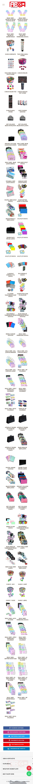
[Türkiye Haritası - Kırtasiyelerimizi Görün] (29, 768)
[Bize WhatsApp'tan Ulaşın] (29, 773)
